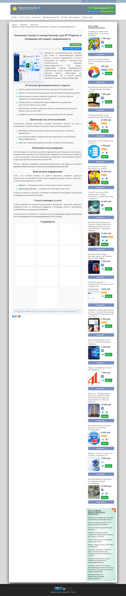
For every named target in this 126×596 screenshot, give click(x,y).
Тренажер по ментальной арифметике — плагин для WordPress (98, 33)
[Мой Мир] (19, 316)
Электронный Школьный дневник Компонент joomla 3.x (100, 116)
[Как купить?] (102, 46)
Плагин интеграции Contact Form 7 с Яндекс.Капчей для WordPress (99, 342)
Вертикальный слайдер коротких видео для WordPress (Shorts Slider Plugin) (100, 256)
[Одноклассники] (17, 316)
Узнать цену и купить (72, 49)
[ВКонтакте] (13, 316)
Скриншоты (75, 45)
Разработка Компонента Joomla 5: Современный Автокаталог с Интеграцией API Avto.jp (99, 560)
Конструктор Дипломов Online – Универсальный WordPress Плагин (100, 89)
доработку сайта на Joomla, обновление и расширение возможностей (41, 166)
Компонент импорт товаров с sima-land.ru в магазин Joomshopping (99, 427)
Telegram (22, 185)
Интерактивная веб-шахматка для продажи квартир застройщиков (99, 481)
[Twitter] (15, 316)
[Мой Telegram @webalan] (39, 8)
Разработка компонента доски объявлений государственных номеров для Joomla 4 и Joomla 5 (100, 534)
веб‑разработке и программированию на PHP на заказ (40, 216)
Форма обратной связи (28, 189)
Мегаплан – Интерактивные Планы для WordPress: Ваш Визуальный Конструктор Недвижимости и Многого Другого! (99, 397)
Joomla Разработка (26, 311)
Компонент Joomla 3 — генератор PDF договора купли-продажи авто (101, 284)
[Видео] (106, 127)
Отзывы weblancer (95, 11)
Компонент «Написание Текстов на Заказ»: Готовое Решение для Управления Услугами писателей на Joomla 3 (101, 313)
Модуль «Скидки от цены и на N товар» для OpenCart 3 (100, 454)
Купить (108, 46)
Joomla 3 (74, 311)
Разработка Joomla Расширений (59, 311)
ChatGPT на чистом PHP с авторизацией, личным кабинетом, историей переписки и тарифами (100, 195)
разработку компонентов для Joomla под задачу (50, 164)
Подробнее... (101, 54)
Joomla (16, 311)
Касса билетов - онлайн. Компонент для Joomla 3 (98, 168)
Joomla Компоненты (40, 311)
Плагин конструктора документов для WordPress (100, 528)
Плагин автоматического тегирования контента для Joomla (100, 540)
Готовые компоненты (101, 8)
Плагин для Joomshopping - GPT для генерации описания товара (99, 61)
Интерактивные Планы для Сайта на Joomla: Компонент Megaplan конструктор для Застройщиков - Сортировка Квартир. (99, 226)
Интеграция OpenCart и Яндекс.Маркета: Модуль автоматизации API (96, 576)
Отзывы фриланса (108, 11)
